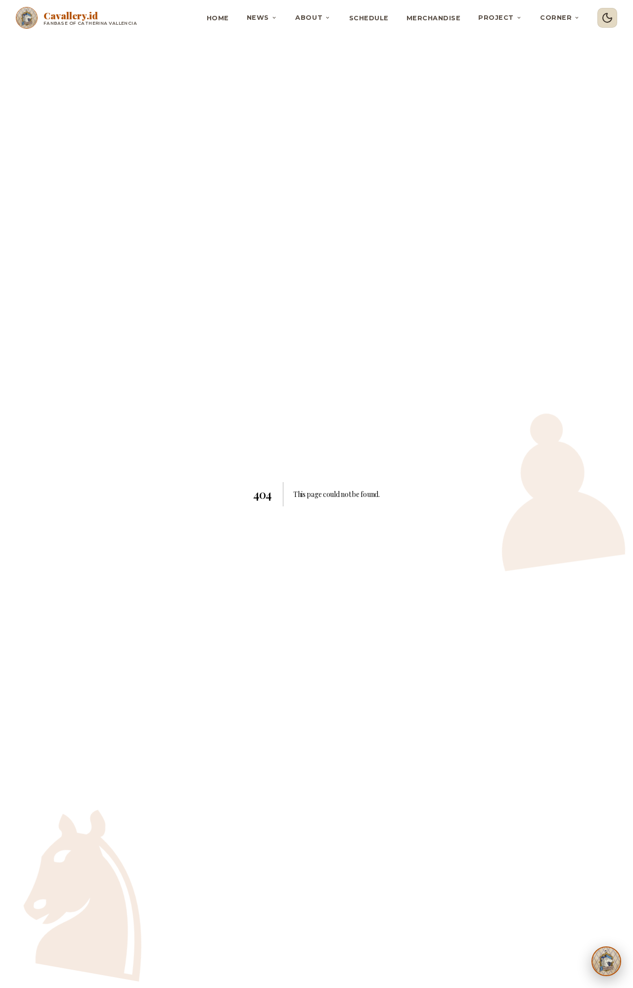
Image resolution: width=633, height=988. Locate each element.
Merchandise (434, 18)
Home (218, 18)
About (308, 17)
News (258, 17)
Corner (556, 17)
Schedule (369, 18)
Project (496, 17)
